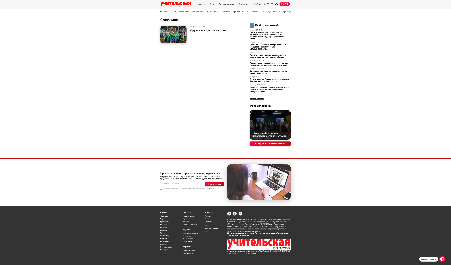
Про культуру (164, 222)
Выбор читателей (267, 25)
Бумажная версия (189, 250)
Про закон (163, 224)
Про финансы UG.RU (241, 12)
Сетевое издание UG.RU (190, 233)
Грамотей (226, 12)
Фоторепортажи (261, 105)
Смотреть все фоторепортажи (270, 143)
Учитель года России (190, 224)
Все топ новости (257, 99)
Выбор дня (163, 230)
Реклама (208, 219)
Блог (212, 4)
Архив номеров (226, 4)
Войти (284, 4)
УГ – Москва (187, 236)
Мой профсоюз (188, 239)
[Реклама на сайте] (442, 259)
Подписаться (214, 184)
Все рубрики (164, 250)
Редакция (208, 216)
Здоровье (163, 244)
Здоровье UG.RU (274, 12)
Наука (162, 219)
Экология (163, 227)
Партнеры (208, 222)
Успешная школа (197, 12)
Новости (200, 4)
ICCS (206, 226)
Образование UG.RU (168, 12)
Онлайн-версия (188, 253)
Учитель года (184, 12)
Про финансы (164, 241)
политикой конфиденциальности (184, 189)
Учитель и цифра (166, 247)
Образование (164, 216)
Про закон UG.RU (258, 12)
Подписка (243, 4)
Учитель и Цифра (213, 12)
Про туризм (164, 233)
